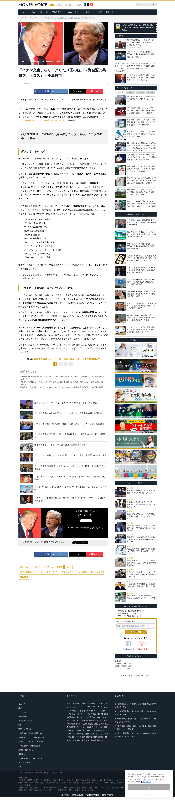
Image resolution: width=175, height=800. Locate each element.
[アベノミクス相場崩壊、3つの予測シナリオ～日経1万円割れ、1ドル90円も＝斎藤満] (26, 468)
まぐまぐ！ (58, 773)
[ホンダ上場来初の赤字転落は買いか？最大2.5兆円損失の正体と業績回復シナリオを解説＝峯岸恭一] (120, 283)
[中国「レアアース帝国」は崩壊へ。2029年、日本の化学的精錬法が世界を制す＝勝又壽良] (120, 247)
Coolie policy (146, 782)
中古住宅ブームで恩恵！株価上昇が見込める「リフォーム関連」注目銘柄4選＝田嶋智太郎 (141, 222)
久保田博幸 (84, 704)
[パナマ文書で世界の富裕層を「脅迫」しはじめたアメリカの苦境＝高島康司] (26, 425)
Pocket (95, 91)
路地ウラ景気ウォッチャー (28, 750)
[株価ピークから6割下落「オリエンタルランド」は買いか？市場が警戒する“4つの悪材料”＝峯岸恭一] (120, 306)
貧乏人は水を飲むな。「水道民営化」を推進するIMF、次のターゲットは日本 (141, 98)
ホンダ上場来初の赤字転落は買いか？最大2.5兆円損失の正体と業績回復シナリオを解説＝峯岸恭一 (141, 282)
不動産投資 (56, 12)
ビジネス (150, 92)
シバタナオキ (90, 730)
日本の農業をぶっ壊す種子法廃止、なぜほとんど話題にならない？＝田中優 (141, 597)
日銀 (73, 737)
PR (19, 767)
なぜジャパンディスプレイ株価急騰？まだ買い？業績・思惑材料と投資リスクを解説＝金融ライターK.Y (141, 329)
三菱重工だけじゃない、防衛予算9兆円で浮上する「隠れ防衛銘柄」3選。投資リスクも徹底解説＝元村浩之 (141, 258)
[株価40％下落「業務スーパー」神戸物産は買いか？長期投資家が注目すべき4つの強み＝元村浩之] (120, 235)
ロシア (101, 721)
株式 (34, 12)
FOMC (74, 707)
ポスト (78, 91)
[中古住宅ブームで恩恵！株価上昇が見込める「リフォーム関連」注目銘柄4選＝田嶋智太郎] (120, 223)
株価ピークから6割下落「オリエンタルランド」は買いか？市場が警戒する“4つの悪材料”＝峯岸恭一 (141, 305)
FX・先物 (44, 12)
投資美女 (21, 754)
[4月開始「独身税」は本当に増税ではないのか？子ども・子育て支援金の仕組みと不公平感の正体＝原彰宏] (120, 318)
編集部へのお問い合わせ (124, 666)
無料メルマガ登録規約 (123, 621)
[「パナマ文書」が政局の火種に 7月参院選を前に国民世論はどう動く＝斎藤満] (26, 436)
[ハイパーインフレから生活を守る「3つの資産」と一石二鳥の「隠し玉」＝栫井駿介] (26, 478)
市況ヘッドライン (25, 729)
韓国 (91, 721)
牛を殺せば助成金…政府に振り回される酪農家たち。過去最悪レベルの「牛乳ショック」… (141, 504)
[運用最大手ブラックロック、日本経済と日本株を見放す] (26, 447)
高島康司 (24, 577)
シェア (39, 91)
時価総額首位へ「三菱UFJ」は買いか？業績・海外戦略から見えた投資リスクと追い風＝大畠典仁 (141, 192)
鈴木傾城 (76, 704)
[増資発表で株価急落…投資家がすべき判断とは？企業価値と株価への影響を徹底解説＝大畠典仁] (120, 294)
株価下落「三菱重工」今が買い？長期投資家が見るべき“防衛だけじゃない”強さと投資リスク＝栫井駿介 (141, 122)
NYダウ (69, 704)
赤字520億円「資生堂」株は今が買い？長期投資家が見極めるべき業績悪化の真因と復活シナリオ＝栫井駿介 (141, 110)
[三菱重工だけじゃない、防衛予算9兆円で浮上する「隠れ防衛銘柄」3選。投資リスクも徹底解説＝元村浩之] (120, 259)
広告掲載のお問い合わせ (124, 663)
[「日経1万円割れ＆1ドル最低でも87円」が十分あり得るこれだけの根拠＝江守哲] (26, 489)
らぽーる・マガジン (82, 714)
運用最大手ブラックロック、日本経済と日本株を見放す (60, 445)
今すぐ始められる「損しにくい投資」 (68, 5)
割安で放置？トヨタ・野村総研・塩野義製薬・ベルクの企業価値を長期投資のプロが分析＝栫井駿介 (141, 168)
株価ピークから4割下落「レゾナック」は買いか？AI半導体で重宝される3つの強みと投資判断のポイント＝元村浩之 (141, 203)
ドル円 (85, 717)
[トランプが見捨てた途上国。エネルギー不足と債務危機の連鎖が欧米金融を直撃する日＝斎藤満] (120, 271)
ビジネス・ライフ (72, 12)
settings (148, 794)
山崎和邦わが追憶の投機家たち (30, 733)
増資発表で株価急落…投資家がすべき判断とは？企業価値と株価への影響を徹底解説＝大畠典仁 (141, 294)
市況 (100, 12)
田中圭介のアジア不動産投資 (29, 746)
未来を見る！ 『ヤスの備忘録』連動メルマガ (45, 120)
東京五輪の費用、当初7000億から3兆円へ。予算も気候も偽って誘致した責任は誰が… (142, 551)
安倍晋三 (89, 727)
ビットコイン (81, 727)
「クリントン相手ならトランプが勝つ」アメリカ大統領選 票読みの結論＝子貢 (70, 455)
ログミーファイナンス (95, 707)
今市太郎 (89, 740)
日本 (102, 740)
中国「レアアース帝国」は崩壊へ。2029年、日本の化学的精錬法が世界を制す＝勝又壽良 (141, 54)
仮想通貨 (88, 737)
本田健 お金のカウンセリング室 (30, 758)
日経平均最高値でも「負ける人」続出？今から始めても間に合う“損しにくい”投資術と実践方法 (141, 42)
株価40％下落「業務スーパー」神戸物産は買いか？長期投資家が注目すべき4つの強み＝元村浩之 (141, 234)
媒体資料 (118, 661)
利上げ (95, 721)
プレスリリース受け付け (124, 668)
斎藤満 (82, 737)
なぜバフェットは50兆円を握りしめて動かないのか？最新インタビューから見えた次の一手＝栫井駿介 (141, 77)
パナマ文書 (57, 567)
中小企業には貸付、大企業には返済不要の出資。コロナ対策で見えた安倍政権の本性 (141, 528)
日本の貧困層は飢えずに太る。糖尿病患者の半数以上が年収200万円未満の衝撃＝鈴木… (141, 563)
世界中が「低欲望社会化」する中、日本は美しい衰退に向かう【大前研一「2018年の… (141, 574)
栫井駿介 (87, 734)
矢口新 (94, 737)
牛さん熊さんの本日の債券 (95, 711)
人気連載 (87, 12)
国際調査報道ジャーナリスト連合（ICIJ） (39, 572)
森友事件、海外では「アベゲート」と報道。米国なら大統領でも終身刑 (141, 492)
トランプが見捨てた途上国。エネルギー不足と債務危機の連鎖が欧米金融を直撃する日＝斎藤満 (141, 270)
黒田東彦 (85, 721)
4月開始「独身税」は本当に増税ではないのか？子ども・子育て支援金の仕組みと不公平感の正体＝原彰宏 (141, 317)
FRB (105, 737)
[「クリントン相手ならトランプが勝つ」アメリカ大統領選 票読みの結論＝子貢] (26, 457)
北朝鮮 (68, 567)
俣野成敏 (96, 740)
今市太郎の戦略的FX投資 (76, 740)
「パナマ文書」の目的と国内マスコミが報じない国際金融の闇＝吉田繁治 (68, 413)
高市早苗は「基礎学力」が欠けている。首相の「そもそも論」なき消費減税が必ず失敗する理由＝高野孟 (141, 157)
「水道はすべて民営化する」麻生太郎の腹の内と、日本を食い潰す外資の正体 (141, 586)
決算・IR (109, 12)
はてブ (57, 91)
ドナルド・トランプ (40, 567)
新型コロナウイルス (74, 721)
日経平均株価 (77, 717)
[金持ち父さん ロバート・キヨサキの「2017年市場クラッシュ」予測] (26, 404)
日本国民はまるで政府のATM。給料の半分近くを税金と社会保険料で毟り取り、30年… (141, 539)
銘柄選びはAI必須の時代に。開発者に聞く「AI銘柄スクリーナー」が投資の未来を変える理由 (138, 27)
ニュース (24, 12)
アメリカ (24, 567)
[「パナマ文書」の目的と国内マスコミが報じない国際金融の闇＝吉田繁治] (26, 415)
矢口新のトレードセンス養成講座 (30, 742)
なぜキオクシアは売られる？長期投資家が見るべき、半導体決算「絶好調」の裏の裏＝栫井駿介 (141, 133)
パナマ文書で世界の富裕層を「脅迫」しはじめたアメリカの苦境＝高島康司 (69, 424)
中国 (77, 737)
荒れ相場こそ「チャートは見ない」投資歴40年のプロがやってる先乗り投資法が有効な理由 (141, 65)
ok (149, 787)
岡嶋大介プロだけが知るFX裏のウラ (32, 737)
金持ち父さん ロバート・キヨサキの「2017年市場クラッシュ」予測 (65, 403)
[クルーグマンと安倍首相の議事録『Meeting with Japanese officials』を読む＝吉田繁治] (26, 499)
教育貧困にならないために (98, 717)
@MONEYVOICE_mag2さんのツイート (136, 675)
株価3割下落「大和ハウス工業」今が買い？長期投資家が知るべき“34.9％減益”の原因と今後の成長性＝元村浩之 (141, 180)
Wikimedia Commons (54, 62)
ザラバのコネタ (24, 762)
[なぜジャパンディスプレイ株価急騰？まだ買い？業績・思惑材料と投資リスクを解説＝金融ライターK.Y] (120, 330)
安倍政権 (94, 714)
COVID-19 (102, 714)
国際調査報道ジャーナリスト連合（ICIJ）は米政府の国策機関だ (66, 359)
